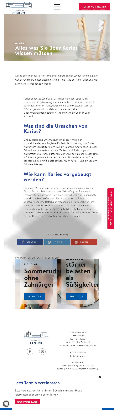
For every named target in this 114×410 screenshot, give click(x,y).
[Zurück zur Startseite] (19, 6)
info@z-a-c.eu (77, 356)
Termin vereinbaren (27, 402)
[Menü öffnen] (57, 7)
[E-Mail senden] (42, 351)
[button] (6, 404)
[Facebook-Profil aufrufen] (30, 351)
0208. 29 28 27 (78, 352)
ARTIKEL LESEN (34, 296)
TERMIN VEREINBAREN (94, 7)
